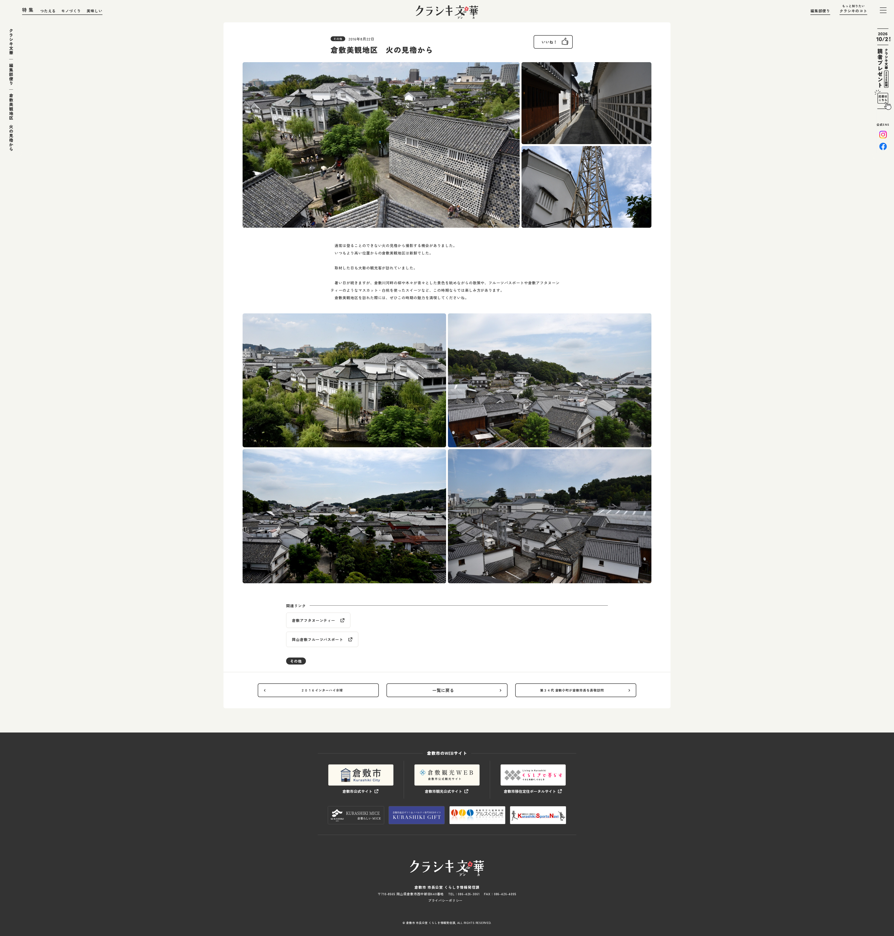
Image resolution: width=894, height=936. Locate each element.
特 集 (28, 9)
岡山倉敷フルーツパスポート (317, 639)
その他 (296, 661)
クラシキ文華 (11, 41)
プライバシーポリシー (445, 900)
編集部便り (820, 11)
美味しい (94, 11)
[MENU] (883, 10)
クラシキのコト (853, 11)
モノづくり (71, 11)
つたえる (48, 11)
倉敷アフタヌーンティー (313, 620)
